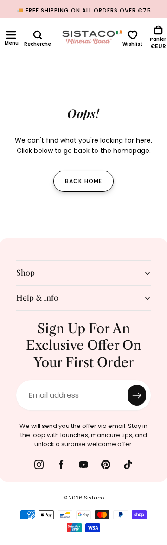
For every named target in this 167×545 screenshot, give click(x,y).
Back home (84, 181)
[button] (11, 34)
